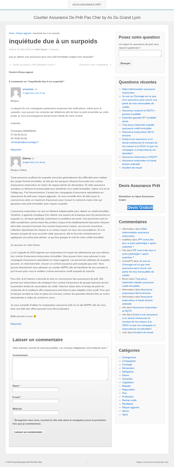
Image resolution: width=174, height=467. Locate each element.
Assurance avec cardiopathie (93, 64)
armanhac (28, 89)
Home (12, 33)
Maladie (126, 386)
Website (17, 408)
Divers (125, 375)
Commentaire (20, 355)
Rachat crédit (129, 400)
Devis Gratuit (140, 207)
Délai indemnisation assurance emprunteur (135, 232)
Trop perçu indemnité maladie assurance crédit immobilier (138, 282)
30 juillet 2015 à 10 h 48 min (34, 162)
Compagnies (129, 361)
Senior (125, 411)
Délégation (128, 371)
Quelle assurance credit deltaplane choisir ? (34, 64)
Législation (128, 382)
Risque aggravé (23, 33)
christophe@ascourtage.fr (25, 142)
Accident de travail (132, 167)
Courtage (127, 364)
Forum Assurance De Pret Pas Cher (26, 462)
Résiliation (127, 403)
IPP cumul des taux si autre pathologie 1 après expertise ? (139, 243)
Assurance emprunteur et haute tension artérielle (137, 300)
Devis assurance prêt (87, 4)
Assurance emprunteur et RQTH (139, 157)
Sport (125, 414)
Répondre (16, 149)
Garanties (127, 378)
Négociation (128, 389)
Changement (129, 357)
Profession (128, 396)
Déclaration (128, 368)
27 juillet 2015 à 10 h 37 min (34, 93)
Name (16, 385)
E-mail (16, 397)
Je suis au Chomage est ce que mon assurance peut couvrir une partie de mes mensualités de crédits (138, 268)
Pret (124, 393)
